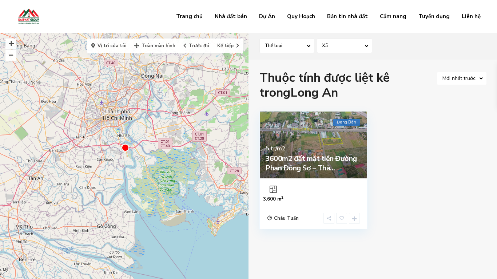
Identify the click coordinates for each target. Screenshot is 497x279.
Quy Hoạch (301, 16)
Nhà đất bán (231, 16)
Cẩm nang (393, 16)
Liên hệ (471, 16)
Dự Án (267, 16)
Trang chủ (189, 16)
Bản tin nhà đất (347, 16)
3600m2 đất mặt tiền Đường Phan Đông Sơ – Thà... (311, 163)
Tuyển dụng (434, 16)
